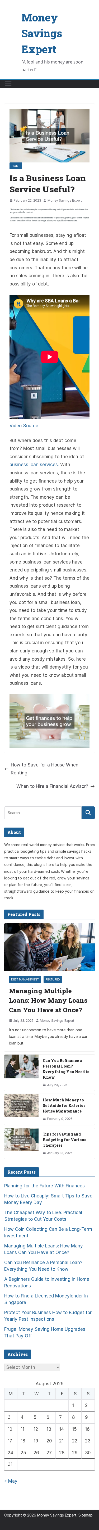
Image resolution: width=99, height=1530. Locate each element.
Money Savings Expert (41, 33)
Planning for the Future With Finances (44, 1185)
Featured (53, 979)
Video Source (24, 425)
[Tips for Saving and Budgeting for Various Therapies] (21, 1143)
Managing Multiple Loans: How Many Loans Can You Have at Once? (48, 1000)
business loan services (34, 464)
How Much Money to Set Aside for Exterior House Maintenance (64, 1105)
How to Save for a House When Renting (44, 769)
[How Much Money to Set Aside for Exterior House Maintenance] (21, 1109)
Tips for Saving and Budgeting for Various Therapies (64, 1140)
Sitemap (85, 1515)
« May (10, 1481)
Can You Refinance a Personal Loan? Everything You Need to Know (66, 1069)
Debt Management (25, 979)
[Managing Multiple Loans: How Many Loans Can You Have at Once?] (49, 947)
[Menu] (8, 84)
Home (16, 165)
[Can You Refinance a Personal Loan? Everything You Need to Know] (21, 1073)
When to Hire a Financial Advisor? (52, 786)
